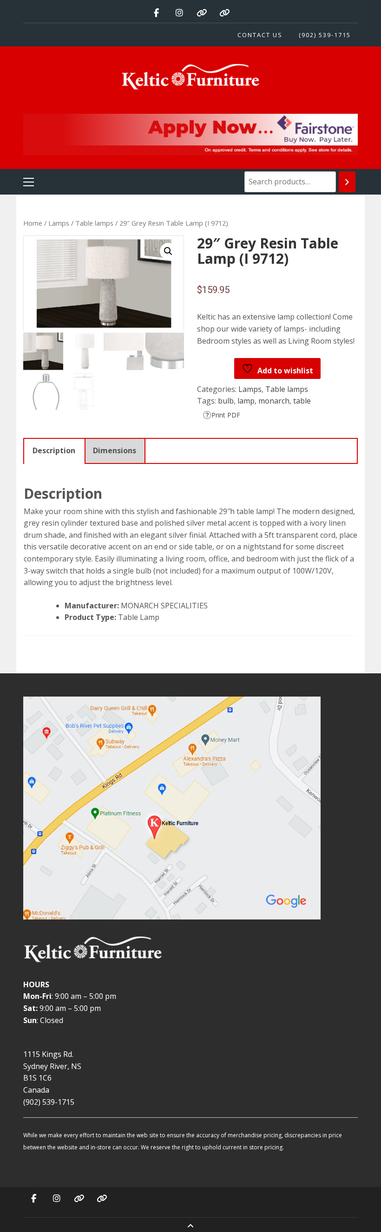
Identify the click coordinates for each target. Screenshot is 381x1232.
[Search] (347, 181)
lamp (246, 401)
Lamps (58, 223)
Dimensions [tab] (114, 450)
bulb (226, 401)
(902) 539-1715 (325, 35)
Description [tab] (54, 450)
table (302, 401)
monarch (273, 401)
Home (32, 223)
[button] (168, 251)
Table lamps (94, 223)
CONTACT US (259, 35)
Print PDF (225, 415)
